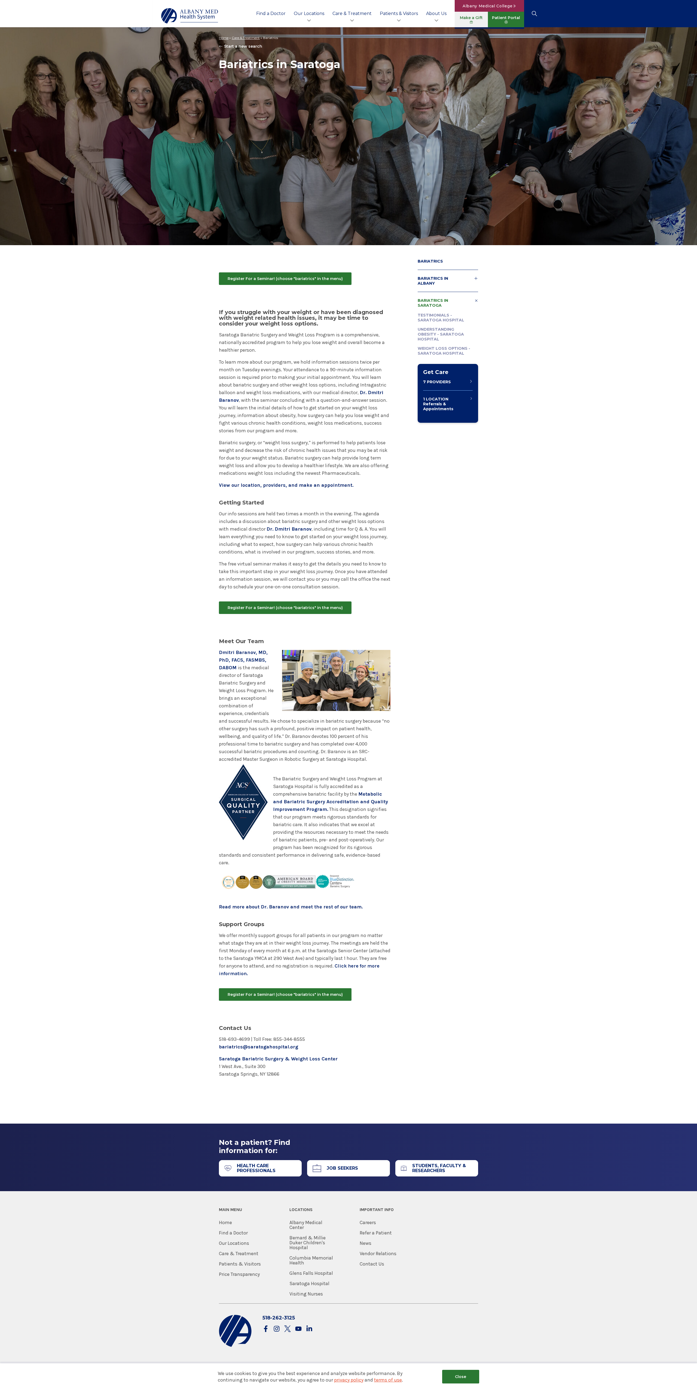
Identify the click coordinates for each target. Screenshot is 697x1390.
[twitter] (287, 1329)
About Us (436, 13)
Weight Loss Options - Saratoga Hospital (444, 351)
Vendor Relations (378, 1253)
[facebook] (265, 1329)
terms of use (388, 1380)
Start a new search (243, 46)
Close (460, 1376)
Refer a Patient (376, 1232)
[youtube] (298, 1329)
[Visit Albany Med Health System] (235, 1345)
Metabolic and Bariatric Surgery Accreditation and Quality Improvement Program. (330, 801)
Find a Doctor (271, 13)
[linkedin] (309, 1329)
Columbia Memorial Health (311, 1260)
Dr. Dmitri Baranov (289, 529)
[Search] (534, 13)
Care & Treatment (352, 13)
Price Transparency (239, 1274)
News (365, 1243)
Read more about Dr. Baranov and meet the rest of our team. (291, 907)
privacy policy (348, 1380)
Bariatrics (430, 261)
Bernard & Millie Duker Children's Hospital (307, 1242)
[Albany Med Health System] (189, 16)
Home (223, 38)
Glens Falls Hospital (311, 1273)
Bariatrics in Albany (433, 281)
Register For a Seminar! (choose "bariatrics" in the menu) (285, 278)
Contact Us (372, 1263)
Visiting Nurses (306, 1293)
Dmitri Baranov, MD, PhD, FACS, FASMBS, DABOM (243, 660)
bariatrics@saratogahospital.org (258, 1047)
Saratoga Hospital (309, 1283)
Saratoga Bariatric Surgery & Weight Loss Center (278, 1059)
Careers (368, 1222)
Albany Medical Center (305, 1225)
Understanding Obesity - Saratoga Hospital (441, 334)
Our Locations (309, 13)
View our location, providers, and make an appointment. (286, 485)
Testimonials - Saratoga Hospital (441, 318)
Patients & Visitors (399, 13)
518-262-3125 (278, 1318)
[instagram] (276, 1329)
